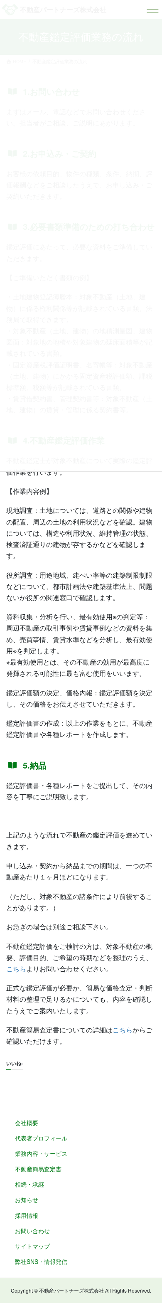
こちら (16, 968)
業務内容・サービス (41, 1153)
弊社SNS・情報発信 (41, 1261)
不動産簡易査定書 (38, 1169)
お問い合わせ (32, 1231)
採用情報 (26, 1215)
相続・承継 (29, 1184)
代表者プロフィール (41, 1138)
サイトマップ (32, 1246)
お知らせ (26, 1199)
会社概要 (26, 1122)
